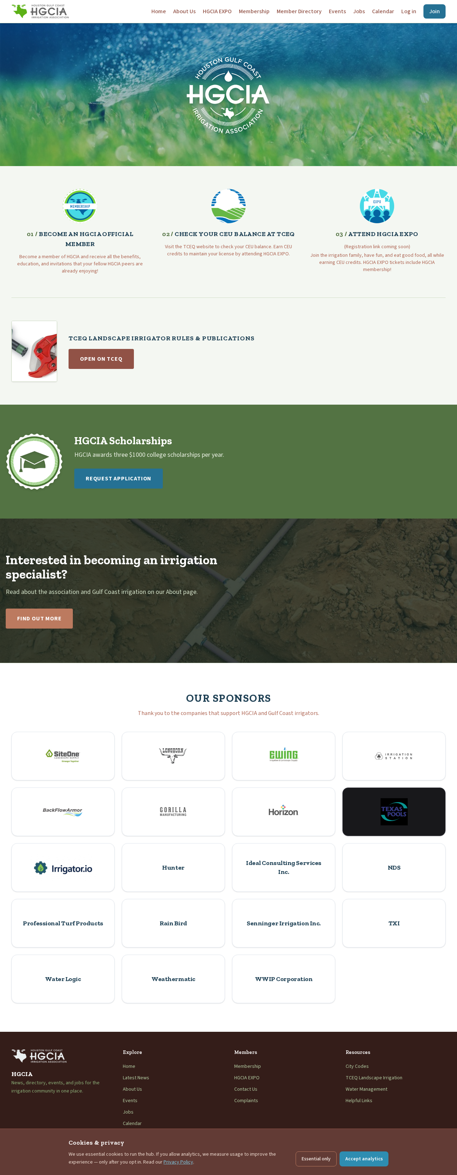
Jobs (359, 11)
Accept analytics (364, 1158)
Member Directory (299, 11)
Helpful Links (359, 1100)
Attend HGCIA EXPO (377, 234)
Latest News (136, 1077)
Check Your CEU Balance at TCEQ (228, 234)
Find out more (39, 618)
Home (158, 11)
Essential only (316, 1158)
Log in (408, 11)
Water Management (366, 1089)
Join (434, 11)
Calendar (383, 11)
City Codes (357, 1066)
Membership (254, 11)
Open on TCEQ (101, 359)
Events (337, 11)
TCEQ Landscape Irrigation (374, 1077)
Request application (118, 478)
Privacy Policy (178, 1162)
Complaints (246, 1100)
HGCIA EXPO (217, 11)
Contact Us (245, 1089)
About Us (184, 11)
